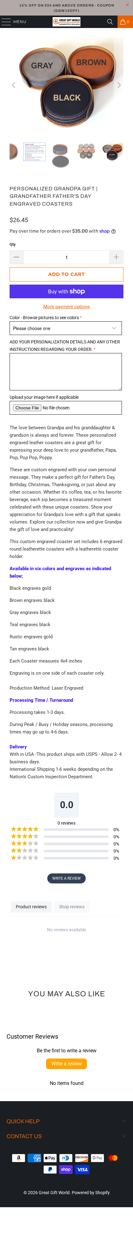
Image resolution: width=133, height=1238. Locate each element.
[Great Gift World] (66, 22)
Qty (13, 244)
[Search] (110, 22)
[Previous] (14, 85)
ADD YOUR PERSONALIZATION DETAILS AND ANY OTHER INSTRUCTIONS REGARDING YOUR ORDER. (65, 345)
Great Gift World (54, 1192)
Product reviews (31, 906)
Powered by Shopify (91, 1192)
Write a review (66, 1064)
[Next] (119, 85)
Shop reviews (71, 906)
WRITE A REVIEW (66, 878)
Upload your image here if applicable (44, 397)
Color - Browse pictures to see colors (44, 317)
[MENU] (3, 22)
